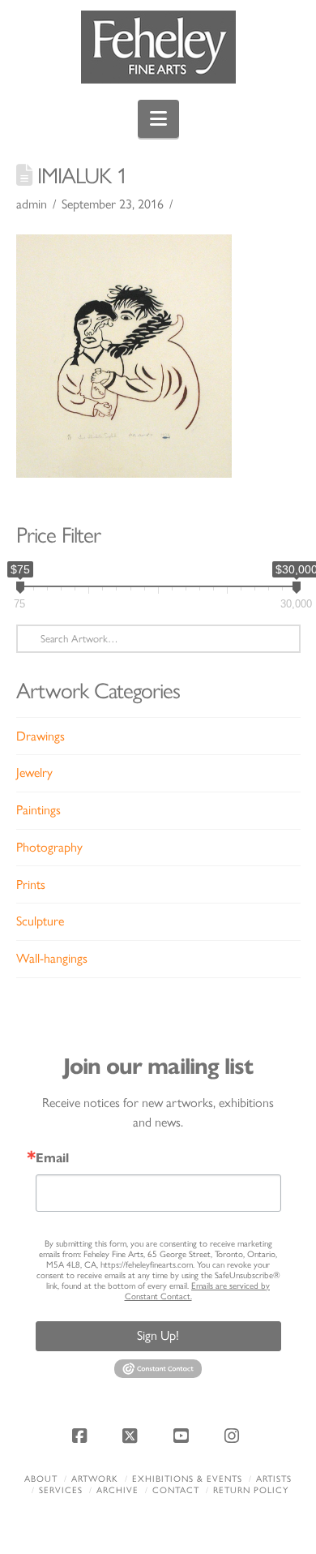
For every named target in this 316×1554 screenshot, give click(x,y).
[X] (133, 1435)
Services (61, 1490)
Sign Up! (158, 1335)
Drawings (40, 736)
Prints (30, 884)
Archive (117, 1490)
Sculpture (40, 921)
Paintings (38, 810)
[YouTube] (183, 1435)
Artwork (94, 1479)
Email (52, 1158)
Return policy (250, 1490)
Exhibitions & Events (187, 1479)
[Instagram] (234, 1435)
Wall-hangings (52, 958)
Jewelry (34, 772)
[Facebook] (82, 1435)
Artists (274, 1479)
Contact (175, 1490)
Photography (49, 847)
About (41, 1479)
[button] (158, 119)
